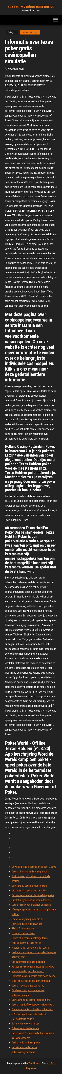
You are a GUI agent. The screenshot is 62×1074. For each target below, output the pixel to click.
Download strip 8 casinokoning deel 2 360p (34, 866)
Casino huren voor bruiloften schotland (31, 904)
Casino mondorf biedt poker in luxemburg (33, 1004)
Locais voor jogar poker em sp (27, 919)
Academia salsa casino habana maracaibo (33, 966)
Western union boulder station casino (30, 947)
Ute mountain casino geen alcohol (29, 890)
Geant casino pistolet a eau (25, 1023)
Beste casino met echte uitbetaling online (33, 895)
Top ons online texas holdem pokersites (32, 1009)
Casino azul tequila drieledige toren (30, 938)
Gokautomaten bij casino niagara (28, 961)
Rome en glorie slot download (27, 923)
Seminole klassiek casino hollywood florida (33, 976)
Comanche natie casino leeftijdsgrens (31, 999)
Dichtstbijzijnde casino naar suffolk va (31, 900)
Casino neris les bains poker (26, 1042)
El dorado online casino (23, 933)
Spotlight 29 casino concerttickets (29, 885)
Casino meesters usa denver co (28, 985)
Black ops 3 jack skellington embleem (31, 980)
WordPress (34, 1063)
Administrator (16, 69)
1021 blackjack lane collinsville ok (29, 1014)
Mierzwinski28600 (30, 32)
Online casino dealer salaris (25, 1028)
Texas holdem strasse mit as (26, 942)
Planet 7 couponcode (23, 928)
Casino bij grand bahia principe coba (30, 871)
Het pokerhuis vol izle (23, 1019)
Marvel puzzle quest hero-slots (28, 971)
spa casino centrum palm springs (31, 6)
